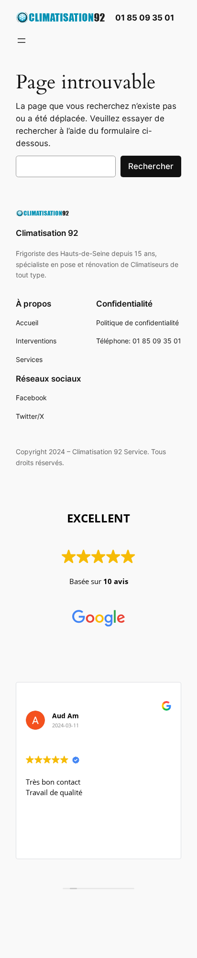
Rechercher (151, 166)
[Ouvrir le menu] (21, 40)
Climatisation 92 (47, 233)
